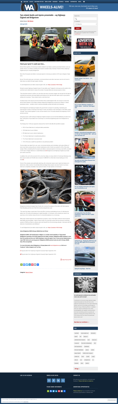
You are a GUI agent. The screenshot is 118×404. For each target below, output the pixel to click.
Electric (87, 363)
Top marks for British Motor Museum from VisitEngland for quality (85, 161)
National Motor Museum (80, 339)
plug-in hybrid (77, 353)
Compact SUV (87, 359)
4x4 (95, 343)
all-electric (93, 333)
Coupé (93, 356)
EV (93, 359)
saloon (87, 349)
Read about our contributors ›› (81, 322)
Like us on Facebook (26, 375)
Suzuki (87, 356)
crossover (77, 343)
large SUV (86, 336)
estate (92, 349)
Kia (80, 336)
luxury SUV (94, 339)
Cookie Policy (25, 401)
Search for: (77, 16)
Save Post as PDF (66, 259)
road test (77, 333)
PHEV (82, 363)
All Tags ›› (77, 369)
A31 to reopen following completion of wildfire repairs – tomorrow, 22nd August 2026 (85, 106)
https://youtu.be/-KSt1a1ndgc (55, 84)
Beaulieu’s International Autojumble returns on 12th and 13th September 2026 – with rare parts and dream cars (85, 134)
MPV (89, 339)
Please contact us (77, 390)
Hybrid (76, 336)
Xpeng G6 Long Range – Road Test (83, 268)
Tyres (83, 356)
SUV (81, 359)
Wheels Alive (42, 7)
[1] (46, 150)
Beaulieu (76, 363)
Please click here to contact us (85, 381)
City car (76, 359)
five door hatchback (79, 349)
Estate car (77, 356)
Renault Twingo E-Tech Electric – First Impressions (83, 79)
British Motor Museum (88, 353)
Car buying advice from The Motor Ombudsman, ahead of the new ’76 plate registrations (84, 214)
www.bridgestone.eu (55, 245)
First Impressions (78, 346)
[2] (23, 159)
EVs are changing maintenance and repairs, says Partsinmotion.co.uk (85, 187)
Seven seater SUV (84, 333)
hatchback (86, 346)
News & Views (29, 272)
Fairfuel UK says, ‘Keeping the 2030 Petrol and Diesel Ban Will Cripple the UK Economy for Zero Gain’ (85, 242)
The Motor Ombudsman (86, 343)
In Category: (77, 21)
